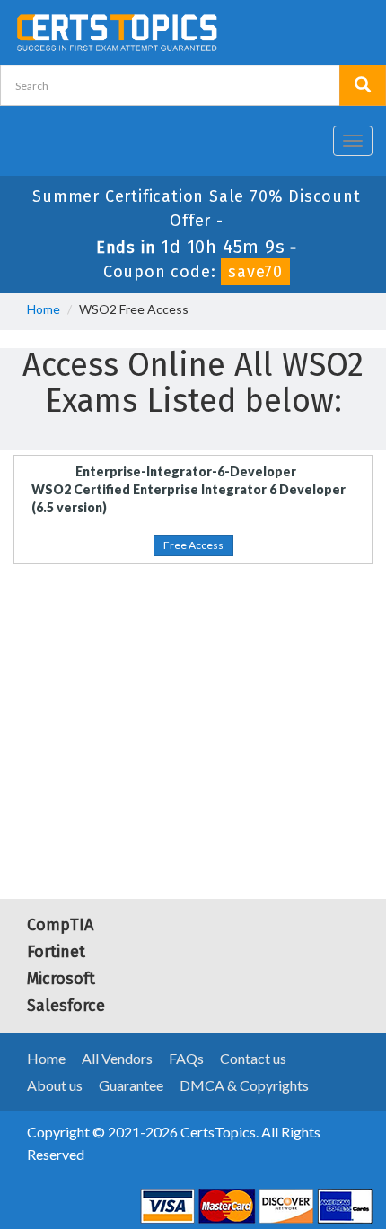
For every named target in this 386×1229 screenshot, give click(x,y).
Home (43, 309)
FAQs (186, 1058)
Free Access (193, 545)
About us (55, 1085)
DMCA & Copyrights (244, 1085)
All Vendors (117, 1058)
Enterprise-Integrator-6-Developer (185, 471)
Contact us (253, 1058)
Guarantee (131, 1085)
